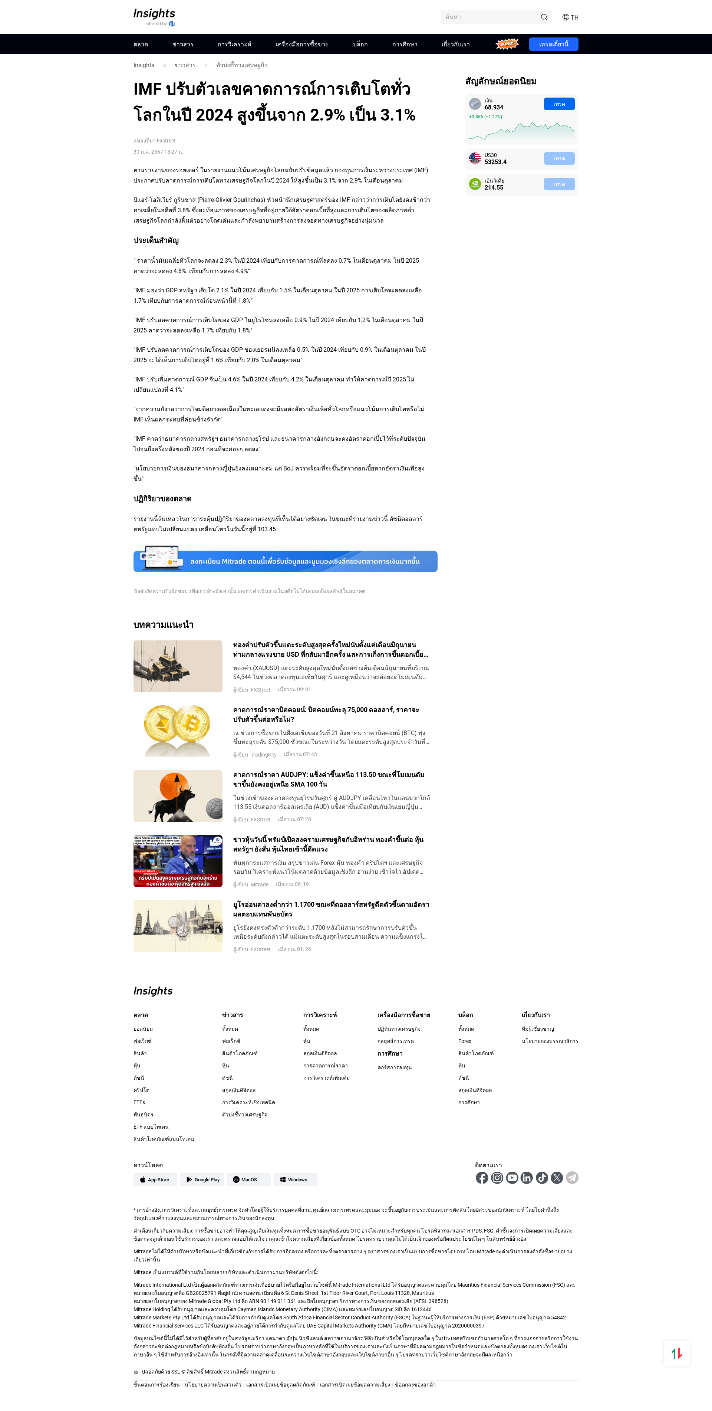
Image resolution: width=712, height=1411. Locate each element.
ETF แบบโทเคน (151, 1126)
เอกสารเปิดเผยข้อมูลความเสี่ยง (355, 1384)
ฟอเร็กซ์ (143, 1041)
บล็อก (360, 44)
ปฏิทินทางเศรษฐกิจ (399, 1029)
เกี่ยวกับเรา (456, 44)
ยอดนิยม (143, 1029)
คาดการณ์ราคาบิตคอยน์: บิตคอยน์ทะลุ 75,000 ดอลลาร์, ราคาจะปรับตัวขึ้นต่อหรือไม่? (326, 714)
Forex (464, 1041)
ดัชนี (139, 1077)
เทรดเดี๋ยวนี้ (553, 44)
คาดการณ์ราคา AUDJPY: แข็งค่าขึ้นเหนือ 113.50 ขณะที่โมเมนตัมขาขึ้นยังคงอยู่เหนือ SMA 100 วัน (329, 779)
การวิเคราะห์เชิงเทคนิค (248, 1102)
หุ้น (137, 1065)
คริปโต (141, 1090)
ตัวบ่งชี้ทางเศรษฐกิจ (242, 65)
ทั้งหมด (230, 1029)
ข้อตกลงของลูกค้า (415, 1384)
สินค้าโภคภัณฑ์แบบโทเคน (164, 1139)
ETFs (139, 1102)
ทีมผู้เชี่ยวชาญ (538, 1029)
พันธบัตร (144, 1114)
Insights (144, 65)
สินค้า (140, 1053)
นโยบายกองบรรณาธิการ (550, 1041)
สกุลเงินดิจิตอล (239, 1090)
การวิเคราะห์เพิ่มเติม (326, 1077)
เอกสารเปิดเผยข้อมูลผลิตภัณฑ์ (280, 1384)
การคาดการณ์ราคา (325, 1065)
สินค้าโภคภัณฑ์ (240, 1053)
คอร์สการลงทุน (395, 1067)
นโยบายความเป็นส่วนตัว (213, 1384)
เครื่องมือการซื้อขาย (302, 44)
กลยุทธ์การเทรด (396, 1041)
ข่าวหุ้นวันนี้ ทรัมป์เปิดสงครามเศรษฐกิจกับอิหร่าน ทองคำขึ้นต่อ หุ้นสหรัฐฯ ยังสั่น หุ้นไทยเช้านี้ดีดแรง (328, 843)
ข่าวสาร (183, 44)
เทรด (559, 103)
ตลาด (141, 44)
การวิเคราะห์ (234, 44)
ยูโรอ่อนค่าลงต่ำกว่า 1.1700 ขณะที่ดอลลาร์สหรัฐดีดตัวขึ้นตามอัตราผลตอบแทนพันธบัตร (331, 908)
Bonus (507, 44)
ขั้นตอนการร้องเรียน (157, 1384)
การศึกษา (405, 44)
